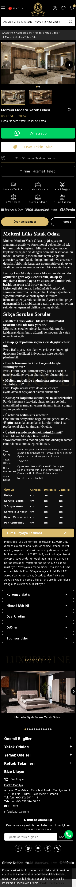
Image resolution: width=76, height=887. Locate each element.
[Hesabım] (55, 8)
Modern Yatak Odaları (47, 32)
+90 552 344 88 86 (28, 801)
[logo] (38, 8)
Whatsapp (38, 133)
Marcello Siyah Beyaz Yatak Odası (37, 717)
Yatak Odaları (24, 32)
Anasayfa (7, 32)
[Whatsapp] (57, 848)
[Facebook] (18, 848)
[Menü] (3, 8)
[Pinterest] (48, 848)
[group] (38, 63)
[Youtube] (38, 848)
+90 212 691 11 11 (27, 797)
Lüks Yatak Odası (30, 321)
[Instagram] (28, 848)
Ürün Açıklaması (25, 221)
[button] (37, 86)
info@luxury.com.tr (16, 811)
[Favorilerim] (63, 8)
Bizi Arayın (17, 779)
